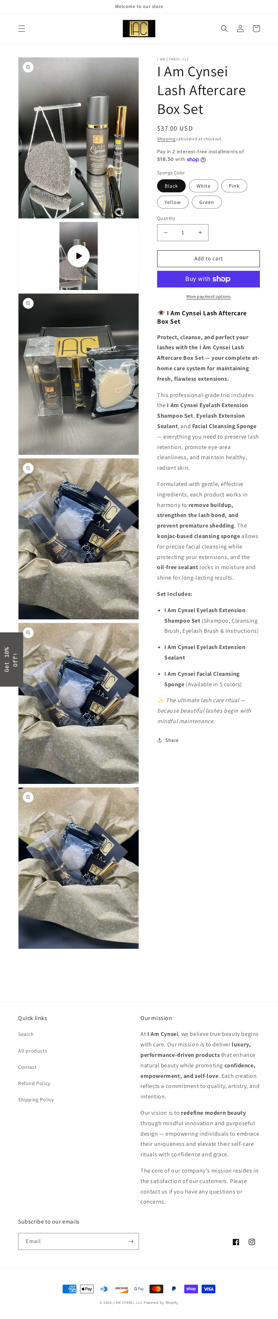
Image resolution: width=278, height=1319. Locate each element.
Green (206, 202)
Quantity (166, 218)
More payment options (208, 296)
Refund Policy (34, 1083)
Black (171, 186)
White (204, 186)
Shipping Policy (36, 1099)
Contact (27, 1067)
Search (26, 1034)
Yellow (173, 202)
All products (32, 1050)
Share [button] (172, 740)
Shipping (166, 138)
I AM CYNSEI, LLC (128, 1302)
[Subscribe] (131, 1241)
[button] (22, 29)
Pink (234, 186)
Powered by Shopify (161, 1302)
